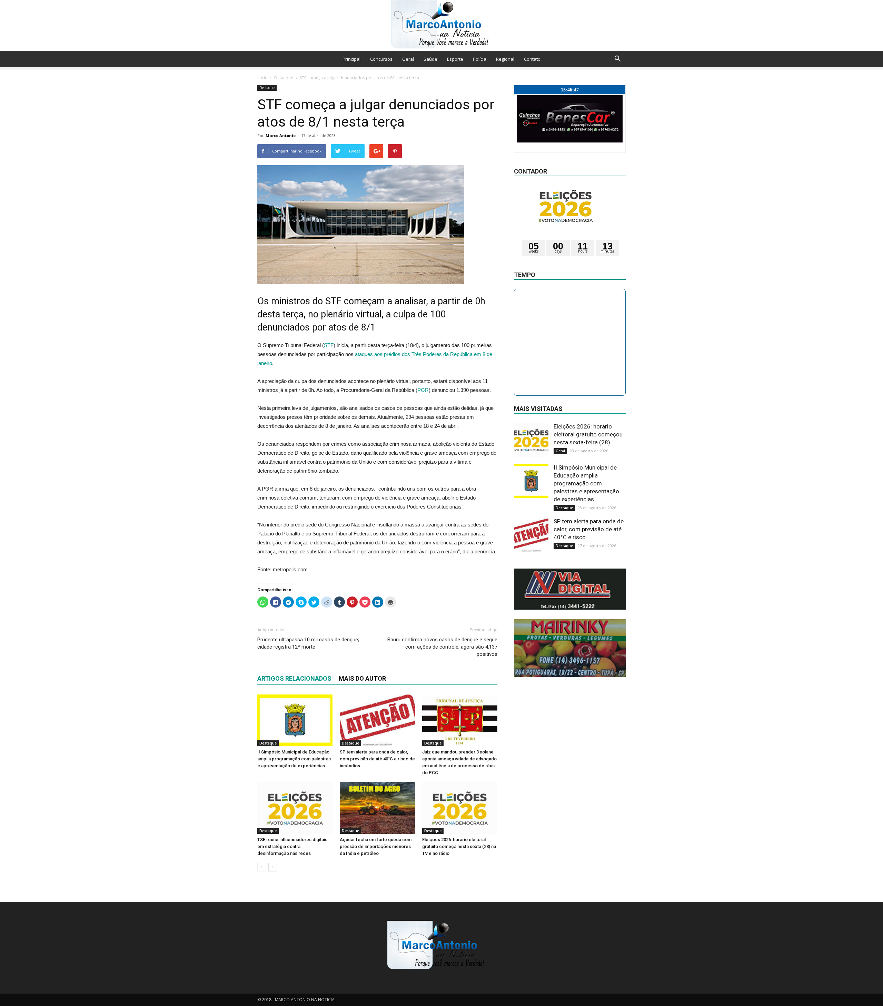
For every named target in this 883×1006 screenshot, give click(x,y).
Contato (532, 59)
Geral (408, 59)
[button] (617, 59)
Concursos (381, 59)
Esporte (455, 59)
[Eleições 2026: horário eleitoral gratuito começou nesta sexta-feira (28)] (531, 440)
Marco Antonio (281, 135)
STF (329, 345)
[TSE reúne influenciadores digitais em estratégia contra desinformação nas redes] (295, 808)
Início (262, 78)
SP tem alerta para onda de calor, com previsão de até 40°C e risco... (589, 529)
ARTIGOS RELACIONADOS (294, 678)
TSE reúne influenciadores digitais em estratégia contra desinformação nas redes (292, 846)
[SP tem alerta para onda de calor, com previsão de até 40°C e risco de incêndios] (377, 720)
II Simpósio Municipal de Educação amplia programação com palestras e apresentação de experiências (294, 758)
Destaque (283, 78)
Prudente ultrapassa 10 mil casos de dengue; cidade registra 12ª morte (308, 643)
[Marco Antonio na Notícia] (441, 25)
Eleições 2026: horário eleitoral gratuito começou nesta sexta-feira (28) (588, 434)
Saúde (430, 59)
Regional (505, 59)
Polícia (479, 59)
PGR (423, 390)
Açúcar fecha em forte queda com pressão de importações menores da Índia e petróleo (375, 846)
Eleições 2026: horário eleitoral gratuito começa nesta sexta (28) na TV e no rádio (459, 846)
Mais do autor (362, 678)
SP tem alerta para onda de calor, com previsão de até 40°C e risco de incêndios (377, 758)
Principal (351, 59)
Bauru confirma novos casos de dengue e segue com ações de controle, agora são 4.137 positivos (442, 647)
